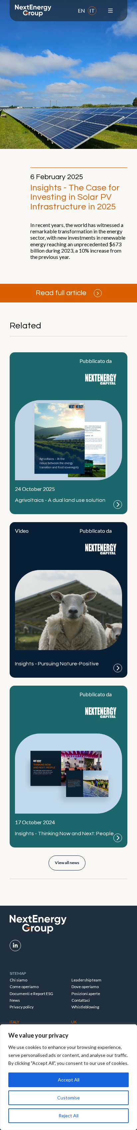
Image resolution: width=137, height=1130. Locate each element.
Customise (68, 1097)
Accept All (68, 1079)
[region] (68, 1077)
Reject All (68, 1115)
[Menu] (110, 10)
